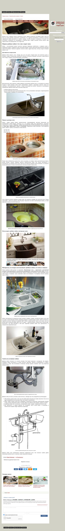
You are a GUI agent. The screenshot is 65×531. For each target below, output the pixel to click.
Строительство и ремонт (14, 16)
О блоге (9, 12)
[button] (8, 247)
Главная (4, 12)
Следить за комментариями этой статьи (11, 514)
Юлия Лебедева (10, 457)
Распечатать (20, 457)
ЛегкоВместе (49, 529)
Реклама (23, 12)
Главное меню (5, 16)
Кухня (22, 16)
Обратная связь (16, 12)
